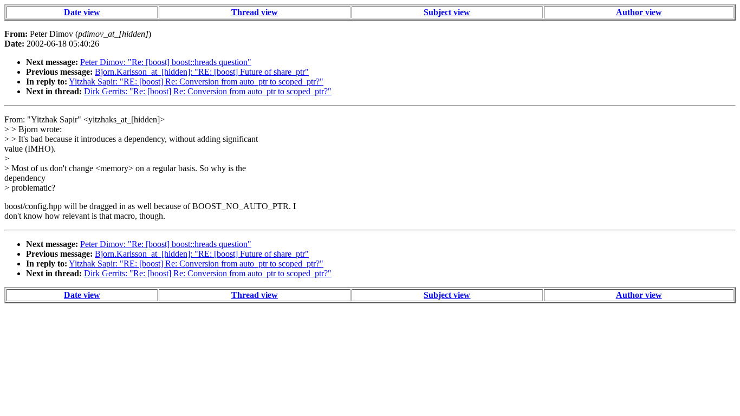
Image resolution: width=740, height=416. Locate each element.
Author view (639, 12)
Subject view (447, 12)
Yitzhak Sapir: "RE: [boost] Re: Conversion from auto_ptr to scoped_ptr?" (196, 81)
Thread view (254, 12)
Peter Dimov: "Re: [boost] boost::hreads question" (165, 62)
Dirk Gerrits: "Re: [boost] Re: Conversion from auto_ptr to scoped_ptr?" (208, 91)
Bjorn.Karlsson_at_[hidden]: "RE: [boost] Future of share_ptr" (202, 71)
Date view (82, 12)
